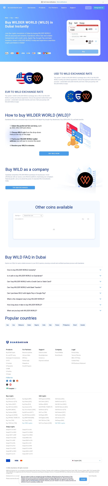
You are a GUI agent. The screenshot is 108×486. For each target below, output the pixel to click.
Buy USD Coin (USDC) (11, 407)
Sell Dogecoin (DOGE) (44, 399)
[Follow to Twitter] (7, 385)
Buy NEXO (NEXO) (11, 409)
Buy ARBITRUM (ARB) (28, 417)
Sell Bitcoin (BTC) (43, 409)
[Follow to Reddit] (17, 381)
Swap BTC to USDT (11, 429)
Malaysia (21, 325)
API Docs (24, 358)
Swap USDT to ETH (27, 454)
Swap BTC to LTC (10, 454)
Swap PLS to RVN (27, 445)
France (57, 325)
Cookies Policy (75, 360)
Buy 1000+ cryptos (27, 423)
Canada (82, 325)
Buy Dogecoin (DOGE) (11, 415)
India (43, 325)
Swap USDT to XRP (11, 435)
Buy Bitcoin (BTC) (10, 399)
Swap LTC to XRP (10, 440)
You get (72, 39)
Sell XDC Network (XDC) (61, 407)
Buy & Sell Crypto (10, 352)
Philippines (66, 325)
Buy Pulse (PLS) (26, 404)
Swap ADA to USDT (27, 451)
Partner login (25, 360)
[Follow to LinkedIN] (7, 381)
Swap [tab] (81, 23)
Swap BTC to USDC (11, 432)
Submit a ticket (43, 352)
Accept (83, 479)
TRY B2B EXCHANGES (20, 187)
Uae (7, 325)
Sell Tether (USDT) (44, 401)
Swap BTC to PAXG (27, 432)
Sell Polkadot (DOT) (60, 412)
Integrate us (25, 363)
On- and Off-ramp (11, 355)
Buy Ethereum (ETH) (11, 401)
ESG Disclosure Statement (79, 363)
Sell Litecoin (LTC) (60, 417)
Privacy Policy (75, 352)
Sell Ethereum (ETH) (60, 409)
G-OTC (8, 360)
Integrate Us (98, 8)
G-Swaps (8, 374)
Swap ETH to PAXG (27, 435)
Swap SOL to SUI (26, 443)
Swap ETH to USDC (11, 437)
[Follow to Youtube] (10, 385)
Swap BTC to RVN (27, 448)
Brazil (75, 325)
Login (88, 8)
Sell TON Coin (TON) (44, 420)
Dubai (29, 325)
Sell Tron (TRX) (43, 412)
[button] (54, 270)
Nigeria (37, 325)
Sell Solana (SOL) (59, 399)
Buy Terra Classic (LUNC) (29, 409)
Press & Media (59, 352)
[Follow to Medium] (14, 381)
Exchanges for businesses (13, 358)
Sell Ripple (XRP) (43, 415)
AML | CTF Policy (76, 358)
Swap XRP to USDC (11, 451)
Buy (12, 18)
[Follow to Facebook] (10, 381)
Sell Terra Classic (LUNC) (45, 423)
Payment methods (44, 360)
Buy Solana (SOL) (27, 401)
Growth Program (26, 366)
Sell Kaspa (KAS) (59, 420)
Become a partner (27, 352)
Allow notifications (62, 2)
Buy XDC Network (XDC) (28, 415)
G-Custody (9, 363)
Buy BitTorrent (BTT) (27, 412)
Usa (13, 325)
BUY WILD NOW (54, 153)
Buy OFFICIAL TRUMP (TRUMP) (13, 417)
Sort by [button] (17, 215)
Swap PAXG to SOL (27, 440)
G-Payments (9, 366)
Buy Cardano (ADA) (11, 412)
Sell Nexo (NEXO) (43, 404)
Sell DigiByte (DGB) (44, 417)
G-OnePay (8, 371)
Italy (50, 325)
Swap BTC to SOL (27, 429)
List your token (26, 355)
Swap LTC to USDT (11, 448)
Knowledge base (43, 355)
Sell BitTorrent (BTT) (60, 401)
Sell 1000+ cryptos (60, 423)
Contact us (42, 358)
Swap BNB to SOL (27, 437)
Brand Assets (58, 355)
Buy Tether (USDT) (11, 404)
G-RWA (8, 368)
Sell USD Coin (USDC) (60, 404)
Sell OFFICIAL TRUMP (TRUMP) (46, 407)
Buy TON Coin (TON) (11, 423)
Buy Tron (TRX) (10, 420)
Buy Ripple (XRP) (26, 399)
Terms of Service (76, 355)
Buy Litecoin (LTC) (27, 407)
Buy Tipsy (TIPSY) (27, 420)
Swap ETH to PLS (10, 445)
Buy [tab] (70, 23)
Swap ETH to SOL (10, 443)
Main (6, 18)
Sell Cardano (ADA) (60, 415)
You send (72, 27)
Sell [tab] (75, 23)
